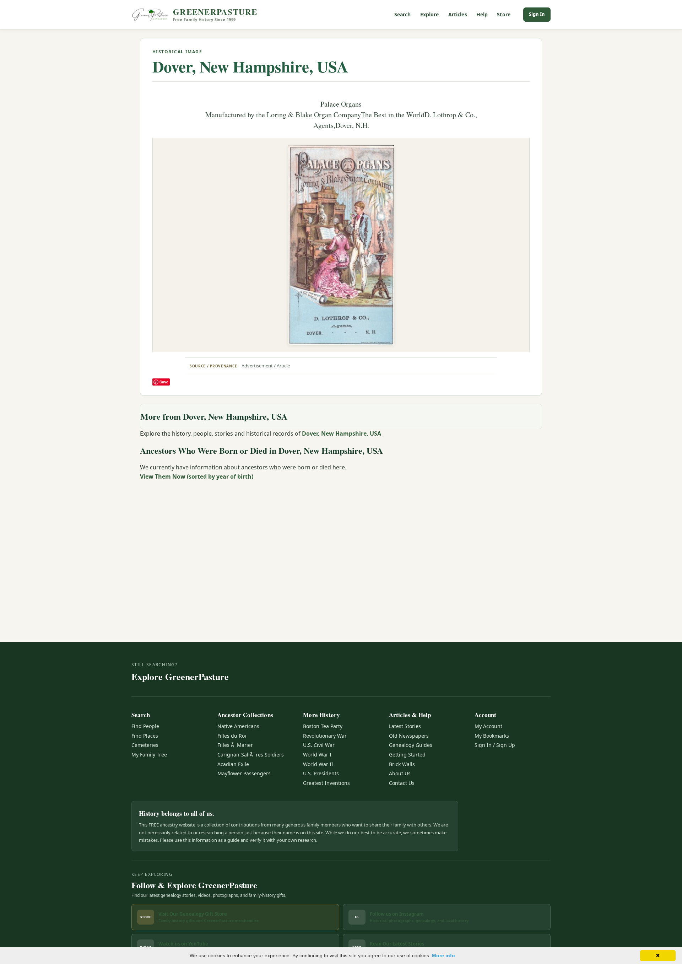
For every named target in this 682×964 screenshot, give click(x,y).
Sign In (537, 14)
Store (503, 14)
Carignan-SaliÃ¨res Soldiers (250, 754)
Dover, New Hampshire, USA (250, 66)
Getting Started (407, 754)
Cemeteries (144, 745)
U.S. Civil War (319, 745)
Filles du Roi (231, 735)
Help (482, 14)
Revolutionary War (325, 735)
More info (443, 955)
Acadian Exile (233, 764)
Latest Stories (405, 726)
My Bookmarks (492, 735)
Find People (145, 726)
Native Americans (238, 726)
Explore (429, 14)
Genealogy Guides (410, 745)
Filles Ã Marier (235, 745)
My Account (488, 726)
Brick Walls (402, 764)
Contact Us (402, 783)
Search (402, 14)
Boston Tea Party (322, 726)
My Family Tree (149, 754)
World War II (318, 764)
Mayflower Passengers (244, 773)
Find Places (144, 735)
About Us (400, 773)
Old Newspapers (409, 735)
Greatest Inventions (326, 783)
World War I (317, 754)
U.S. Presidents (321, 773)
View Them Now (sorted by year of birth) (196, 476)
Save (163, 381)
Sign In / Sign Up (495, 745)
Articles (457, 14)
